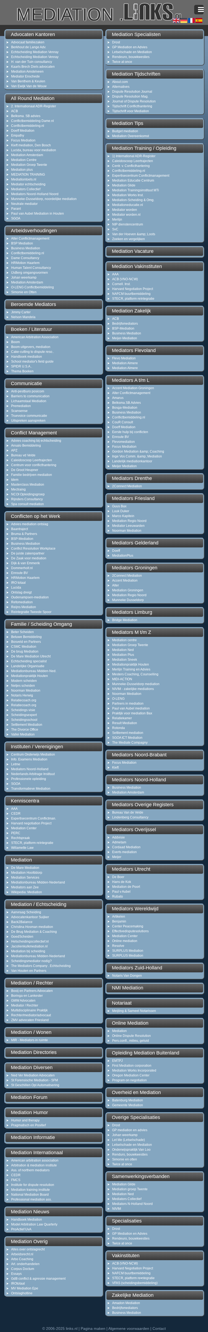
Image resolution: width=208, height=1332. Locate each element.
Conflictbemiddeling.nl (27, 126)
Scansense (19, 411)
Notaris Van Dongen (127, 976)
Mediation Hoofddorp (26, 873)
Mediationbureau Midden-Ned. (33, 671)
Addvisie (118, 837)
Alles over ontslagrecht (28, 1249)
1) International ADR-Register (133, 156)
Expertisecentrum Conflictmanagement (140, 176)
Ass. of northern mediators (30, 1170)
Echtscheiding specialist (29, 661)
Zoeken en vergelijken (128, 239)
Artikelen (118, 916)
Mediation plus (22, 170)
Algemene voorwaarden (128, 1328)
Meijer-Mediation (124, 338)
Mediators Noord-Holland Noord (34, 194)
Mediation (119, 1031)
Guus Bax (119, 506)
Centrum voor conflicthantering (33, 465)
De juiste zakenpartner (27, 553)
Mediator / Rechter (24, 1005)
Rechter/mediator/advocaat (31, 1015)
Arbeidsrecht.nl (22, 1254)
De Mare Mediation (25, 868)
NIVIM (116, 1209)
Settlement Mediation (26, 725)
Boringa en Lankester (27, 996)
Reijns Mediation (23, 607)
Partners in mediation (128, 703)
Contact (159, 1328)
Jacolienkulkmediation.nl (29, 946)
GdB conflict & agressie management (38, 1279)
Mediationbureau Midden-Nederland (38, 882)
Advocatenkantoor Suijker (30, 917)
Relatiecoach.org (23, 700)
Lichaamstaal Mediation (28, 401)
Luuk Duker (120, 511)
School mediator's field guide (32, 361)
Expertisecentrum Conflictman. (33, 818)
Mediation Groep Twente (29, 165)
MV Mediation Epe (24, 1288)
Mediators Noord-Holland (29, 769)
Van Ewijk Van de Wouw (29, 86)
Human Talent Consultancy (31, 268)
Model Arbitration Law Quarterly (34, 1224)
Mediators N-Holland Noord (132, 1204)
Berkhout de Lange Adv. (28, 47)
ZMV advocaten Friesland (30, 1020)
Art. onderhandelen (25, 1264)
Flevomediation (123, 442)
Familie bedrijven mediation (31, 475)
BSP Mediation (22, 243)
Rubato (117, 896)
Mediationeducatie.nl (127, 205)
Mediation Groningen (127, 590)
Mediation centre (124, 640)
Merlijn (117, 219)
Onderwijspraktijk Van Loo (131, 1150)
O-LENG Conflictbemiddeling (32, 287)
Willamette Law (22, 848)
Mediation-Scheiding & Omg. (133, 200)
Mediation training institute (30, 1190)
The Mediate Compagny (130, 742)
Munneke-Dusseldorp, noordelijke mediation (44, 199)
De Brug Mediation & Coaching (34, 932)
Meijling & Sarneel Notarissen (134, 1011)
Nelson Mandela (23, 317)
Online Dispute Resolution (131, 1036)
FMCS (15, 1180)
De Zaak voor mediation (28, 558)
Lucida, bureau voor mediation (33, 150)
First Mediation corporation (131, 1065)
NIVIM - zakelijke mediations (133, 689)
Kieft (115, 767)
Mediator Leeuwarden (128, 526)
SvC (115, 229)
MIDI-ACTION (122, 679)
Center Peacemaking (127, 926)
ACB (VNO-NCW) (125, 279)
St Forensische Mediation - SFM (34, 1080)
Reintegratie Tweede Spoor (31, 612)
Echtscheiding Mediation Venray (34, 52)
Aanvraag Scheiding (26, 912)
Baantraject (19, 529)
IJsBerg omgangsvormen (29, 273)
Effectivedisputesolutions (130, 931)
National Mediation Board (30, 1194)
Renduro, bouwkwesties (130, 1154)
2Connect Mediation (127, 486)
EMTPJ (117, 1061)
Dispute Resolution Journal (132, 91)
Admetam (119, 842)
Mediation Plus (123, 655)
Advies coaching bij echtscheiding (36, 441)
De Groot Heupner (24, 470)
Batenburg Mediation (127, 1100)
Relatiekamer (122, 718)
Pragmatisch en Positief (28, 1125)
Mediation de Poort (126, 887)
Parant (16, 209)
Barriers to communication (30, 396)
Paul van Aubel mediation (131, 708)
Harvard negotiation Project (31, 823)
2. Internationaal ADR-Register (33, 106)
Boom (15, 342)
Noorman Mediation (25, 690)
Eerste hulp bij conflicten (130, 432)
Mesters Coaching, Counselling (135, 674)
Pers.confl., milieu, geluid (130, 1041)
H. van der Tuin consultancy (31, 62)
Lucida (16, 587)
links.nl (71, 1328)
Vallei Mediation (23, 734)
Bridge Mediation (124, 620)
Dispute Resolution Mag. (130, 96)
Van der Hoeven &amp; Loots (133, 234)
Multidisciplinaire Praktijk (29, 1010)
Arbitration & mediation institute (34, 1165)
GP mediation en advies (129, 1130)
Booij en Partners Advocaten (32, 991)
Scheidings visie (23, 710)
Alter (115, 585)
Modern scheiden (24, 681)
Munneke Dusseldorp (128, 600)
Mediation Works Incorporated (134, 1070)
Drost (116, 42)
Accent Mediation (125, 580)
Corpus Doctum (22, 1269)
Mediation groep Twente (130, 1189)
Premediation (21, 406)
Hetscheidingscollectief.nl (30, 941)
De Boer (118, 877)
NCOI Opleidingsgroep (28, 494)
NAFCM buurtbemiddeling (131, 294)
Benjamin (119, 921)
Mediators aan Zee (25, 887)
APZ (14, 450)
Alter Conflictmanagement (30, 238)
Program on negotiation (129, 1080)
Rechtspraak (20, 838)
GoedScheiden (22, 936)
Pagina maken (93, 1328)
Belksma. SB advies (25, 116)
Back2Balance (21, 922)
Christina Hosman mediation (32, 927)
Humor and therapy (25, 1120)
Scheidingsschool (24, 720)
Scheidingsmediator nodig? (31, 961)
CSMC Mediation (23, 647)
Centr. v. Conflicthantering (131, 166)
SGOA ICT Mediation (127, 738)
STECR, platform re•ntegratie (133, 1278)
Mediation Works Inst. (128, 195)
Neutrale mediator (24, 204)
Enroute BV (19, 573)
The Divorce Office (24, 729)
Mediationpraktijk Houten (29, 676)
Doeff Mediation (22, 131)
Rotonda (118, 728)
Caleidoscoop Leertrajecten (31, 460)
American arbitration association (34, 1160)
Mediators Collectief (25, 189)
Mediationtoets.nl (23, 179)
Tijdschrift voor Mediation (130, 111)
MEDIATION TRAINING (28, 174)
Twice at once (122, 62)
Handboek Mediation (26, 1219)
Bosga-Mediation (124, 407)
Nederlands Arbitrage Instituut (33, 774)
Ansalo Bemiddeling (26, 445)
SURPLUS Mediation (127, 951)
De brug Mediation (24, 651)
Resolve (118, 946)
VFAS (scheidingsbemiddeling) (135, 1283)
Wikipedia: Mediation (26, 892)
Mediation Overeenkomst (130, 136)
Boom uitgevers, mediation (30, 347)
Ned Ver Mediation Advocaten (33, 1075)
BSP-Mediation (22, 539)
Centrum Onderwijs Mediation (33, 754)
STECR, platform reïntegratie (32, 843)
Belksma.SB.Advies (126, 403)
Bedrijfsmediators (125, 323)
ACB (14, 111)
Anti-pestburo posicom (27, 391)
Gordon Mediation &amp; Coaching (138, 451)
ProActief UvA (21, 1229)
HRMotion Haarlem (25, 263)
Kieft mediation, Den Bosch (31, 145)
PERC (15, 833)
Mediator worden (124, 210)
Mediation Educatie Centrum (133, 180)
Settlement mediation (127, 733)
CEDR (16, 813)
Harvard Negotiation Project (132, 289)
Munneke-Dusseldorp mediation (136, 684)
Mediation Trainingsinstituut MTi (135, 190)
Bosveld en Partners (26, 642)
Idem (14, 480)
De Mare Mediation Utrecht (31, 656)
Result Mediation (124, 723)
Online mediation (124, 941)
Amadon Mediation (126, 1303)
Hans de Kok (121, 882)
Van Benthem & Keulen (28, 81)
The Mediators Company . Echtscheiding (41, 966)
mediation (70, 12)
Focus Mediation (23, 140)
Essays (16, 1274)
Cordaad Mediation (126, 847)
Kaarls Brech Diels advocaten (33, 67)
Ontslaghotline (21, 1293)
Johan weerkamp (24, 277)
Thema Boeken (22, 371)
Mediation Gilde (123, 1184)
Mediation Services (25, 877)
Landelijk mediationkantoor (132, 461)
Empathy (17, 135)
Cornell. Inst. (121, 284)
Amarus (117, 398)
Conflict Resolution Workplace (33, 548)
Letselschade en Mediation (132, 52)
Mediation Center (24, 828)
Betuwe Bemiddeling (26, 637)
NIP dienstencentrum (127, 224)
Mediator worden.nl (126, 215)
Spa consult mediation (27, 504)
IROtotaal (18, 1283)
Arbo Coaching (22, 1259)
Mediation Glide (123, 185)
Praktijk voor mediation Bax (132, 713)
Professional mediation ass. (31, 1199)
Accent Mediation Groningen (133, 388)
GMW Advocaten (23, 1000)
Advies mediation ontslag (29, 524)
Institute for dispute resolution (32, 1185)
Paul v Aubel (121, 892)
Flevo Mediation (124, 358)
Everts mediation (124, 852)
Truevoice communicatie (29, 416)
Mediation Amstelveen (27, 71)
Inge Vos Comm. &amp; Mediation (137, 456)
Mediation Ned (123, 650)
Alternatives (120, 87)
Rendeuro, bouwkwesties (131, 57)
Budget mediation (125, 131)
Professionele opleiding (28, 779)
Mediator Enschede (25, 76)
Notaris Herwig (22, 695)
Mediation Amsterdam (27, 155)
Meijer (116, 857)
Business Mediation (25, 248)
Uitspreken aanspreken (28, 421)
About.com (120, 82)
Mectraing (18, 489)
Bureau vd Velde (23, 455)
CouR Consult (122, 422)
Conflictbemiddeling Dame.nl (32, 121)
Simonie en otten (124, 1159)
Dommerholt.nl (22, 568)
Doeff (116, 551)
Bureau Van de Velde (127, 812)
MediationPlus (122, 555)
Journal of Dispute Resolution (134, 101)
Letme (15, 764)
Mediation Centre (24, 160)
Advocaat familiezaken (27, 42)
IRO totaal (18, 583)
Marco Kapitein (123, 516)
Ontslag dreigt (21, 592)
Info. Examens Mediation (29, 759)
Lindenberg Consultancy (130, 817)
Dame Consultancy (25, 258)
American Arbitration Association (34, 337)
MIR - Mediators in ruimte (29, 1040)
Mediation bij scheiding (28, 951)
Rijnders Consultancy (27, 499)
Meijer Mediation (124, 466)
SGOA (15, 218)
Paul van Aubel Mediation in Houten (37, 213)
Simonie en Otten (24, 292)
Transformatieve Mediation (30, 789)
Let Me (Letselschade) (128, 1140)
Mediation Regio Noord (129, 521)
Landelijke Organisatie (27, 666)
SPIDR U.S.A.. (21, 366)
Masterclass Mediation (27, 484)
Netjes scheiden (23, 686)
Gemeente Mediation (127, 1105)
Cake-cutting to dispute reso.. (32, 352)
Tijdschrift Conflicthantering (132, 106)
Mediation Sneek (124, 660)
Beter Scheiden (22, 632)
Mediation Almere (125, 363)
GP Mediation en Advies (129, 47)
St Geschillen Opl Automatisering (35, 1085)
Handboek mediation (26, 357)
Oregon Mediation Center (131, 1075)
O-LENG (118, 699)
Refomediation (22, 602)
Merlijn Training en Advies (131, 669)
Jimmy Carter (21, 312)
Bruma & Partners (24, 534)
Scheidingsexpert (24, 715)
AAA (14, 809)
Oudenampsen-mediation (30, 597)
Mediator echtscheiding (28, 184)
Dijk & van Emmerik (25, 563)
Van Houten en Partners (28, 971)
